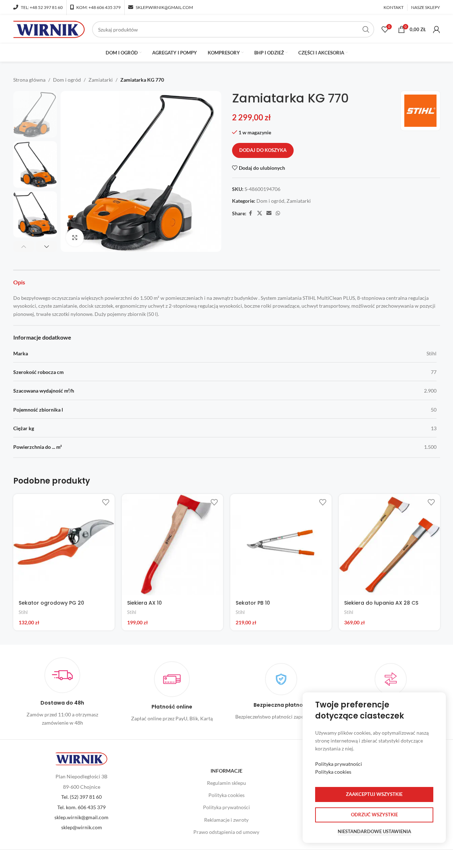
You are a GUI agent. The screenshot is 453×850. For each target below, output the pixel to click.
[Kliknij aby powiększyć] (75, 237)
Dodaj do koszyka (262, 150)
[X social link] (259, 213)
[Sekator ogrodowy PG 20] (64, 544)
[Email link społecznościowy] (269, 213)
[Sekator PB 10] (281, 544)
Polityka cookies (226, 795)
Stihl (23, 612)
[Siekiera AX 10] (172, 544)
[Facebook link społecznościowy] (250, 213)
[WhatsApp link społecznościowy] (278, 213)
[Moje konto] (436, 29)
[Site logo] (49, 29)
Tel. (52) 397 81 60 (81, 797)
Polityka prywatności (226, 807)
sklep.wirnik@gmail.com (81, 817)
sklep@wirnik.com (81, 827)
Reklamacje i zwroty (226, 820)
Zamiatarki (100, 80)
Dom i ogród (67, 80)
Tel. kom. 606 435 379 (81, 807)
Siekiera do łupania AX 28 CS (381, 602)
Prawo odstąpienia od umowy (226, 832)
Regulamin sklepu (226, 783)
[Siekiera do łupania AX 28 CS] (389, 544)
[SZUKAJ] (366, 29)
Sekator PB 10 (253, 602)
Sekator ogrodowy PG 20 (51, 602)
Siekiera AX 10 (144, 602)
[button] (23, 246)
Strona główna (29, 80)
